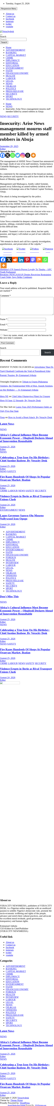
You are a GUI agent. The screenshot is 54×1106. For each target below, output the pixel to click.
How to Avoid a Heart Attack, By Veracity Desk (30, 417)
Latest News (7, 423)
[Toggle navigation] (1, 34)
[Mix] (39, 260)
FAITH (9, 70)
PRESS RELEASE (15, 91)
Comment (5, 295)
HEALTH (10, 76)
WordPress (25, 1103)
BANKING (11, 52)
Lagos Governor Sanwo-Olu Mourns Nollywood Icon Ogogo (22, 517)
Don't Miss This (9, 596)
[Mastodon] (33, 260)
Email (3, 324)
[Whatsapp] (12, 155)
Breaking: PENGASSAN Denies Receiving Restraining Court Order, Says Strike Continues (25, 275)
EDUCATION (12, 65)
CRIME (9, 58)
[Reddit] (15, 260)
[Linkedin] (21, 260)
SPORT (9, 96)
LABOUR (11, 78)
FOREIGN (11, 557)
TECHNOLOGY (14, 99)
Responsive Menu (8, 9)
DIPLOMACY (13, 60)
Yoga (2, 417)
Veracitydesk (23, 1098)
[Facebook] (2, 155)
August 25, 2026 (7, 446)
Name (3, 319)
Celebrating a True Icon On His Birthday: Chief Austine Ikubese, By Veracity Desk (25, 459)
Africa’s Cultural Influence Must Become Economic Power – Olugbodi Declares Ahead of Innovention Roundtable (26, 438)
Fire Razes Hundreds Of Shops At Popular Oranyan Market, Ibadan (25, 478)
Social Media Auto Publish (16, 1105)
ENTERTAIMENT (15, 68)
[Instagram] (22, 155)
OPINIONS (11, 575)
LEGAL (10, 81)
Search (3, 36)
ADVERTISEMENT (15, 50)
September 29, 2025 (9, 146)
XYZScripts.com (40, 1105)
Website (3, 330)
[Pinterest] (27, 260)
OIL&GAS (11, 86)
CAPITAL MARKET (16, 55)
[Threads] (27, 155)
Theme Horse (16, 1100)
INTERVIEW (12, 562)
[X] (7, 155)
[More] (33, 155)
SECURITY (11, 94)
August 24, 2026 (7, 505)
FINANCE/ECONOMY (17, 73)
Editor (3, 149)
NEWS (9, 83)
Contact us (10, 16)
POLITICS (11, 88)
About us (10, 13)
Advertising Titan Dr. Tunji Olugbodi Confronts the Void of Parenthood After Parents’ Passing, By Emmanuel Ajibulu (27, 371)
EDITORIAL (12, 63)
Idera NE (4, 396)
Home (8, 47)
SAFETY (11, 471)
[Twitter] (17, 155)
